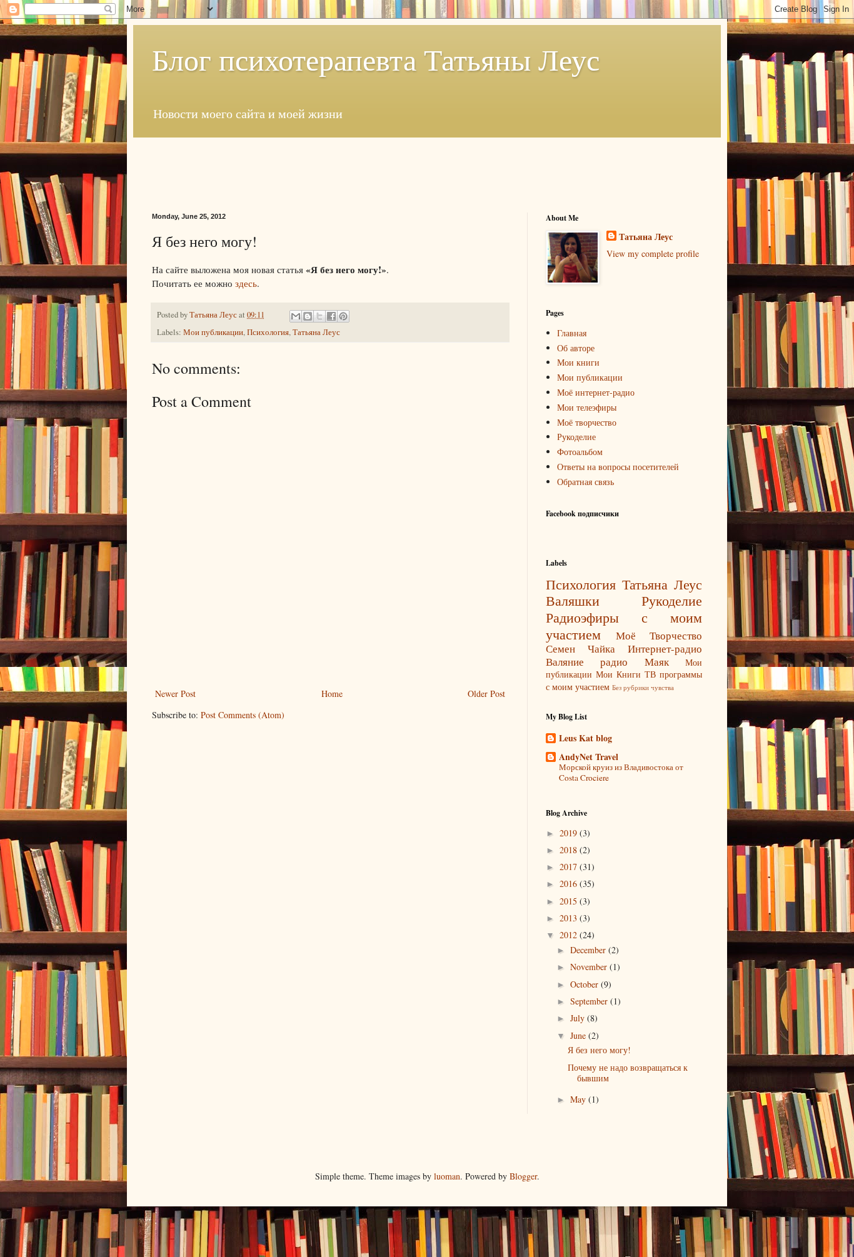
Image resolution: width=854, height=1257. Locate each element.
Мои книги (578, 362)
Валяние (565, 661)
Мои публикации (213, 332)
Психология (268, 332)
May (579, 1099)
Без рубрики (630, 687)
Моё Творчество (659, 635)
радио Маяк (634, 661)
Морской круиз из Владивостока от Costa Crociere (621, 772)
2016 (570, 883)
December (589, 950)
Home (332, 693)
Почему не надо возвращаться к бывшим (628, 1072)
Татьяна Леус (316, 332)
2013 (570, 918)
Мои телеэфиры (586, 407)
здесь (246, 283)
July (578, 1018)
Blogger (523, 1176)
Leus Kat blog (585, 737)
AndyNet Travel (588, 756)
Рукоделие (576, 437)
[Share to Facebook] (331, 316)
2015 (570, 901)
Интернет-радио (665, 648)
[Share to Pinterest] (343, 316)
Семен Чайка (580, 648)
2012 (570, 935)
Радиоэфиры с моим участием (624, 625)
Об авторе (576, 348)
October (585, 984)
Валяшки (573, 600)
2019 (570, 833)
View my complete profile (652, 253)
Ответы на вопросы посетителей (618, 467)
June (579, 1035)
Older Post (486, 693)
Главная (571, 333)
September (590, 1001)
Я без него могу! (599, 1050)
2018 (570, 850)
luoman (447, 1176)
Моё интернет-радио (596, 392)
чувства (662, 687)
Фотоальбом (580, 452)
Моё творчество (586, 422)
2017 (570, 867)
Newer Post (175, 693)
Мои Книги (618, 674)
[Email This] (295, 316)
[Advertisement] (427, 166)
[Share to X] (319, 316)
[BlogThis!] (307, 316)
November (590, 967)
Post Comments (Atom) (242, 715)
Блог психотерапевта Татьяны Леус (376, 59)
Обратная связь (585, 482)
